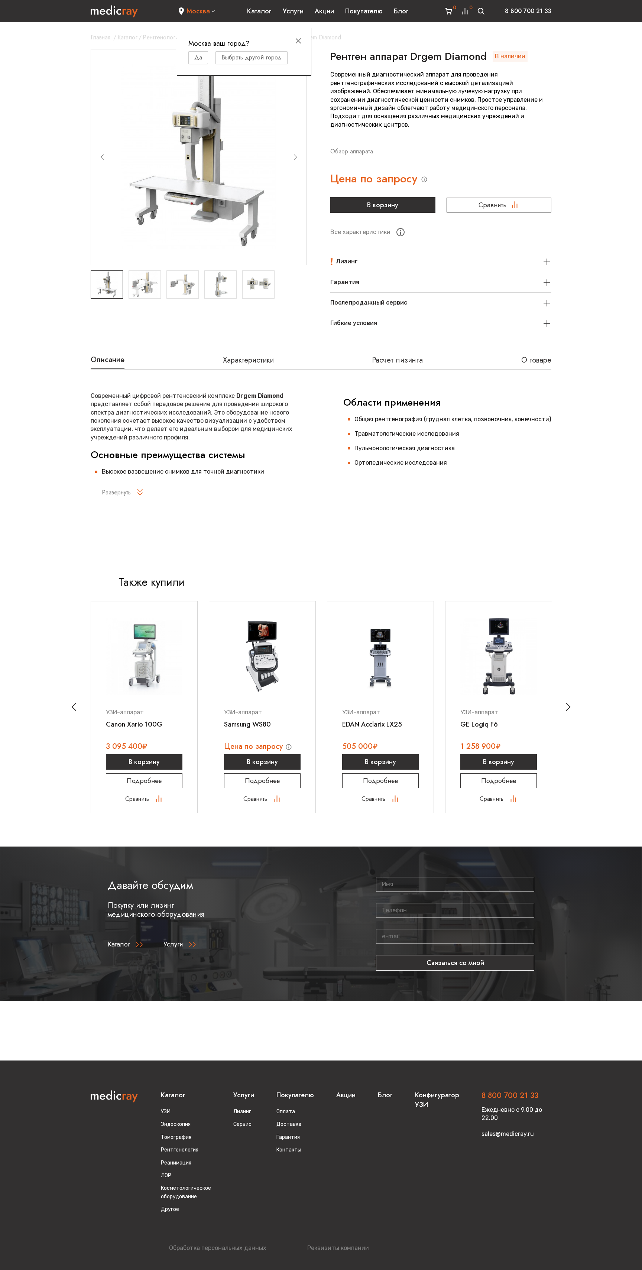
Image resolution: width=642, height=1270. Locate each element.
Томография (176, 1137)
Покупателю (364, 11)
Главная (100, 37)
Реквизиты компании (338, 1247)
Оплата (285, 1111)
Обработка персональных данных (217, 1247)
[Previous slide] (102, 157)
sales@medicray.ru (508, 1133)
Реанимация (176, 1163)
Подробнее (144, 781)
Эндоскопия (176, 1124)
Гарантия (288, 1137)
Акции (324, 11)
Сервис (242, 1124)
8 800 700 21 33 (528, 11)
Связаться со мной (455, 963)
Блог (401, 11)
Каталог (259, 11)
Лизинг (242, 1111)
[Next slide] (295, 157)
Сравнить (492, 205)
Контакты (288, 1150)
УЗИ (166, 1111)
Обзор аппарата (351, 151)
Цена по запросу (375, 178)
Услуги (293, 11)
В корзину (382, 205)
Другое (170, 1209)
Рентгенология (162, 37)
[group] (199, 157)
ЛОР (166, 1175)
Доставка (288, 1124)
